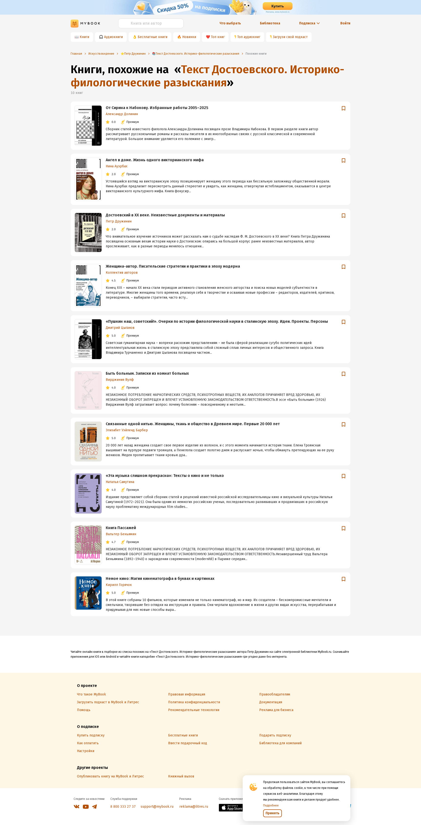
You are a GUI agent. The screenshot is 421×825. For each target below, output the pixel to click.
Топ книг (218, 37)
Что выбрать (230, 23)
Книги (84, 37)
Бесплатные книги (152, 37)
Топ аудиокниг (248, 37)
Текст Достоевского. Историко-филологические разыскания (207, 76)
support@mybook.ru (157, 807)
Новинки (189, 37)
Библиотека (270, 23)
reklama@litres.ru (193, 807)
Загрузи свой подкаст (290, 37)
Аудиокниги (113, 37)
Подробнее (271, 805)
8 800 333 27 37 (123, 807)
